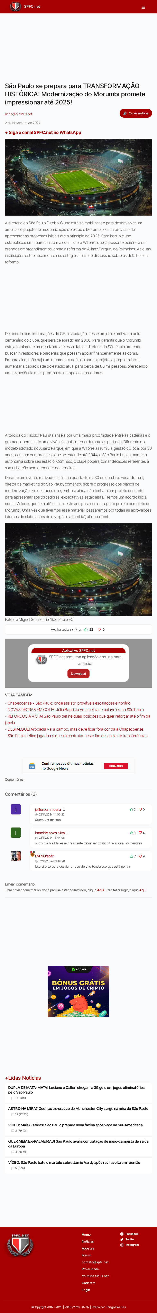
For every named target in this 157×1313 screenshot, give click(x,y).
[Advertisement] (78, 45)
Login (86, 1290)
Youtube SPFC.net (95, 1276)
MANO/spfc (44, 856)
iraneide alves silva (50, 833)
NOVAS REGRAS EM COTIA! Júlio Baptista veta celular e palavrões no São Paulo (76, 709)
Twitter (130, 1239)
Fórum (86, 1255)
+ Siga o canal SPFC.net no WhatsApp (43, 132)
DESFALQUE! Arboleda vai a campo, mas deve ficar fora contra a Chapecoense (75, 729)
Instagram (132, 1244)
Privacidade (90, 1269)
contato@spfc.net (95, 1262)
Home (86, 1234)
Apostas (88, 1248)
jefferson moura (48, 809)
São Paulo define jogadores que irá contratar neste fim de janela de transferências (77, 735)
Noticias (88, 1241)
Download (78, 674)
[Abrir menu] (143, 6)
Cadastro (88, 1283)
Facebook (131, 1233)
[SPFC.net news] (78, 766)
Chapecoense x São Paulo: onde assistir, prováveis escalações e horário (69, 703)
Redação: (18, 114)
